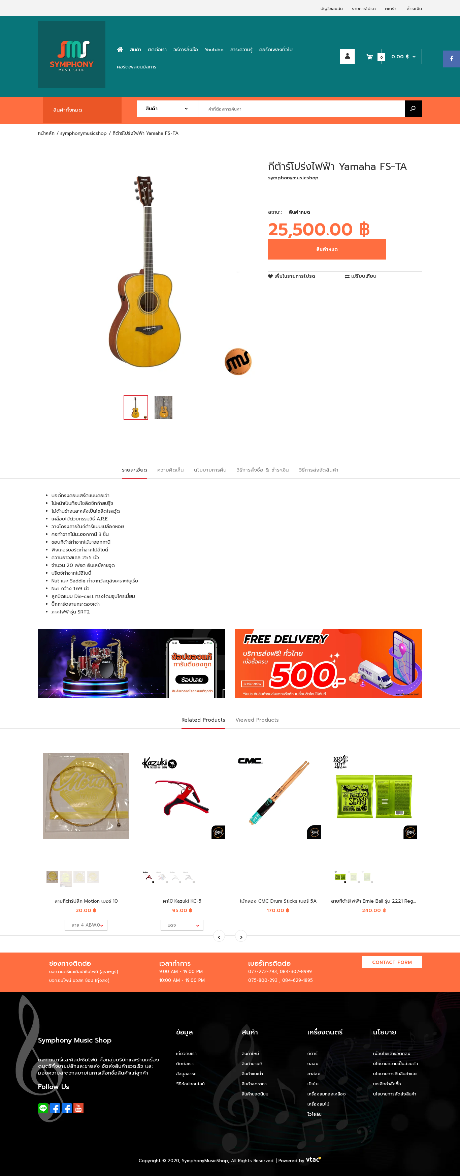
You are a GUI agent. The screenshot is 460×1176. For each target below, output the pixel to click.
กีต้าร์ (312, 1053)
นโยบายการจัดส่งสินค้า (394, 1094)
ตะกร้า (390, 9)
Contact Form (392, 962)
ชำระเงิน (414, 9)
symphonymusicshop (293, 177)
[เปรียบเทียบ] (119, 755)
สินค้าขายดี (252, 1063)
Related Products (203, 720)
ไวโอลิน (314, 1114)
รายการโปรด (364, 9)
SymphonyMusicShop (205, 1160)
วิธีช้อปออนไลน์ (190, 1084)
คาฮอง (314, 1074)
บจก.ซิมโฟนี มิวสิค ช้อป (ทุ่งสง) (79, 980)
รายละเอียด (134, 470)
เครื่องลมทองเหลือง (326, 1094)
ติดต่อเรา (185, 1063)
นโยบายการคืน (210, 470)
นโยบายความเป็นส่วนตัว (395, 1063)
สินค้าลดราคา (254, 1084)
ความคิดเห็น (170, 470)
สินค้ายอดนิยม (255, 1094)
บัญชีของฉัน (332, 9)
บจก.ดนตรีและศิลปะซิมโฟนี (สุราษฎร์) (83, 971)
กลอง (313, 1063)
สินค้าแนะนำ (252, 1074)
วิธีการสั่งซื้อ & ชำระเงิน (263, 470)
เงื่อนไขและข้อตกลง (391, 1053)
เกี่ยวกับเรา (186, 1053)
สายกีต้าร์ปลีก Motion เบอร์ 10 (86, 901)
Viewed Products (257, 720)
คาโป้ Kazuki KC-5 (182, 901)
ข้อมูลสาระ (185, 1074)
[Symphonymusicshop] (71, 86)
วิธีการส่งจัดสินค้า (318, 470)
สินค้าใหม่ (250, 1053)
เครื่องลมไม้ (318, 1104)
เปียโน (313, 1084)
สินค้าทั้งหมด (67, 110)
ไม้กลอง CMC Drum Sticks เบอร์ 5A (278, 901)
